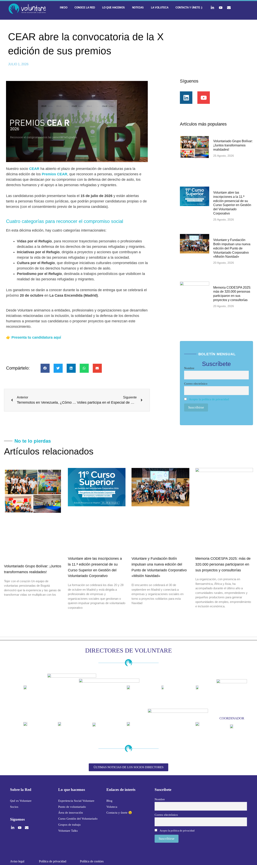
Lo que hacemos (113, 7)
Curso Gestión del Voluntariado (78, 818)
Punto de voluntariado (72, 806)
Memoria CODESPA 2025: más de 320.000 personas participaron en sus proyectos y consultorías (223, 564)
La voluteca (159, 7)
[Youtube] (220, 7)
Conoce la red (84, 7)
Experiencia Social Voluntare (76, 800)
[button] (45, 368)
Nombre (189, 368)
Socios (14, 806)
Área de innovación (70, 812)
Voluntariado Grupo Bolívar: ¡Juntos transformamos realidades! (233, 145)
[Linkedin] (186, 97)
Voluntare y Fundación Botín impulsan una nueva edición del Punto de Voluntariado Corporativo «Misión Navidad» (231, 248)
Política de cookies (92, 861)
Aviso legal (17, 861)
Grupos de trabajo (69, 824)
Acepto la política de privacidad (209, 399)
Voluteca (111, 806)
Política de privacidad (52, 861)
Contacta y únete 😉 (119, 812)
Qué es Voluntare (21, 800)
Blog (109, 800)
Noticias (138, 7)
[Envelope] (229, 7)
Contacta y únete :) (188, 7)
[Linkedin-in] (212, 7)
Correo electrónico (195, 383)
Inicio (63, 7)
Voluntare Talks (68, 830)
